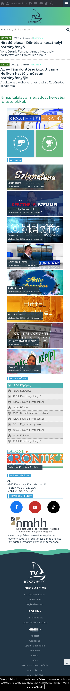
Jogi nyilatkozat (34, 604)
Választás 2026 (35, 675)
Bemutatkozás (35, 617)
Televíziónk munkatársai (35, 622)
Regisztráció (19, 4)
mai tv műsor (18, 378)
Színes (4, 64)
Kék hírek (35, 650)
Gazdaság (34, 640)
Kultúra (35, 655)
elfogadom (35, 686)
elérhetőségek (20, 475)
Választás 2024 (35, 670)
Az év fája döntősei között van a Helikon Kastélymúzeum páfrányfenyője (29, 73)
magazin (15, 160)
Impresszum (34, 599)
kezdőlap (6, 29)
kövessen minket (21, 496)
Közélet (6, 38)
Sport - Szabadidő (35, 645)
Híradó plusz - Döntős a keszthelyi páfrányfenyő (31, 45)
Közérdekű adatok (34, 594)
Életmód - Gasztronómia (34, 665)
